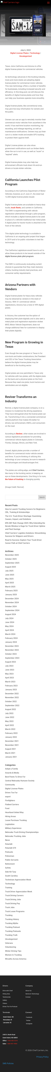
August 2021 (10, 749)
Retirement (10, 864)
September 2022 (12, 705)
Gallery (5, 1000)
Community (10, 785)
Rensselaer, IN (7, 1020)
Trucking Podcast (12, 927)
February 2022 (11, 733)
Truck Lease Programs (14, 911)
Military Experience (13, 828)
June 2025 (9, 575)
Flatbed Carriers (12, 804)
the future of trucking (14, 479)
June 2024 (9, 622)
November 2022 (12, 697)
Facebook (29, 1017)
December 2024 (12, 598)
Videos (5, 1003)
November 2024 (12, 602)
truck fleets (16, 208)
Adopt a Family (11, 769)
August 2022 (10, 709)
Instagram (29, 1023)
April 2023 (9, 678)
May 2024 (9, 626)
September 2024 (12, 610)
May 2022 (9, 721)
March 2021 (10, 753)
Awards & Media (12, 773)
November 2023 (12, 650)
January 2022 (11, 737)
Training (8, 887)
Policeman (9, 856)
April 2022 (9, 725)
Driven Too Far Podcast (10, 1006)
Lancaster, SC (7, 1022)
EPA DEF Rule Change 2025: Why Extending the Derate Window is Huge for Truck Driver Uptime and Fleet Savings (25, 526)
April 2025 (9, 583)
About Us (28, 990)
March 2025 (10, 587)
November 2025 (12, 555)
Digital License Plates (19, 53)
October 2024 (11, 606)
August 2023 (10, 662)
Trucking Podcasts (13, 931)
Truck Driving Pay (12, 903)
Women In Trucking (13, 955)
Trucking (8, 915)
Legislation (9, 824)
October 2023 (11, 654)
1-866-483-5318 (12, 1040)
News (7, 840)
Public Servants (11, 860)
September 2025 (12, 563)
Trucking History (12, 919)
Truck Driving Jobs (13, 899)
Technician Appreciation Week (18, 880)
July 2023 (9, 666)
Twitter (28, 1020)
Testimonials (7, 997)
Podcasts (9, 852)
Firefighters (10, 800)
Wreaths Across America (15, 959)
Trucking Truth (11, 935)
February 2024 (11, 638)
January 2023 (11, 689)
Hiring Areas (10, 816)
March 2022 (10, 729)
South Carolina (11, 876)
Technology (35, 53)
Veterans (9, 943)
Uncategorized (25, 56)
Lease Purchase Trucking (16, 820)
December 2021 (12, 741)
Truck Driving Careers (14, 895)
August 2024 (10, 614)
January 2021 (11, 757)
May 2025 (9, 579)
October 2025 (11, 559)
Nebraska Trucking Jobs (15, 836)
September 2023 (12, 658)
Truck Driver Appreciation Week (18, 891)
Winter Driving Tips (13, 951)
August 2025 (10, 567)
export (8, 796)
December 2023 (12, 646)
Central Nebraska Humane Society (19, 781)
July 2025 (9, 571)
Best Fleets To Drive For (15, 777)
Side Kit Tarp (10, 872)
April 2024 (9, 630)
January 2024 (11, 642)
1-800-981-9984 (12, 1044)
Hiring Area (6, 994)
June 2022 (9, 717)
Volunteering (10, 947)
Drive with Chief (8, 990)
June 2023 (9, 670)
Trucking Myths (11, 923)
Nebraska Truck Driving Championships (22, 832)
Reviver (19, 434)
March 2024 (10, 634)
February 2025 (11, 590)
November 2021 (12, 745)
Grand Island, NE (8, 1017)
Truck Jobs (9, 907)
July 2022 (9, 713)
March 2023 (10, 682)
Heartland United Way (14, 812)
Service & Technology (32, 994)
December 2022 (12, 693)
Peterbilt (8, 844)
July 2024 (9, 618)
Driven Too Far (11, 792)
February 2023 (11, 686)
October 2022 (11, 701)
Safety (8, 868)
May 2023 (9, 674)
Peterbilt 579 (10, 848)
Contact (28, 997)
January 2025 (11, 594)
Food (7, 808)
